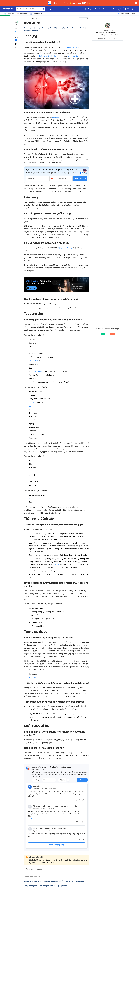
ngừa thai (55, 564)
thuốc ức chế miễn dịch (48, 56)
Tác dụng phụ (47, 28)
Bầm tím (32, 406)
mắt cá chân (38, 371)
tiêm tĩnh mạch (58, 117)
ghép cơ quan (72, 47)
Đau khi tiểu (33, 361)
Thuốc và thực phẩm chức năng (32, 18)
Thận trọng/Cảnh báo (62, 28)
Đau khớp (32, 498)
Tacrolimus (33, 678)
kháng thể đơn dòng (76, 56)
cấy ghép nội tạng (65, 248)
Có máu (32, 402)
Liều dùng (36, 28)
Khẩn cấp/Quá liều (31, 30)
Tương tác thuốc (78, 28)
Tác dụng (27, 28)
